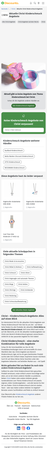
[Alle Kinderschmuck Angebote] (23, 77)
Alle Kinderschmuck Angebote (23, 106)
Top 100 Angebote (33, 419)
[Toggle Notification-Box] (31, 3)
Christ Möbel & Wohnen (13, 267)
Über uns (10, 406)
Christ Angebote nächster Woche (28, 22)
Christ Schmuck (10, 273)
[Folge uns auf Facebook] (28, 428)
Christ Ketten (23, 284)
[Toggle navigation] (43, 3)
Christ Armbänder (26, 290)
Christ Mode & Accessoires (14, 261)
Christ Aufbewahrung (34, 267)
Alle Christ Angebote (8, 22)
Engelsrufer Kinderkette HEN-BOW (11, 203)
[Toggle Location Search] (39, 3)
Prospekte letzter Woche (16, 419)
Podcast (17, 406)
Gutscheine (13, 417)
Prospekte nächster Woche (28, 417)
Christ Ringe (9, 284)
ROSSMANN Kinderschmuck (15, 168)
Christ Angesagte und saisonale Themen (19, 279)
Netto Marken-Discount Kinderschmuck (19, 156)
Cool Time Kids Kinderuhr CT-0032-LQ (11, 235)
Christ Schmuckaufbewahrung (15, 302)
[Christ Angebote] (4, 15)
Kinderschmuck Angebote (25, 394)
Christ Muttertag (10, 296)
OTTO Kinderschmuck (12, 162)
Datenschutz (35, 406)
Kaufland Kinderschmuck (14, 151)
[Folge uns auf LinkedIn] (18, 428)
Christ (9, 378)
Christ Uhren (25, 273)
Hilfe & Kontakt (23, 408)
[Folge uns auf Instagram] (23, 428)
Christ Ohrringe (10, 290)
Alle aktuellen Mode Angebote (23, 310)
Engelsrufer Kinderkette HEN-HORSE (34, 203)
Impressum (26, 406)
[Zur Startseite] (11, 3)
